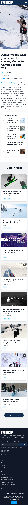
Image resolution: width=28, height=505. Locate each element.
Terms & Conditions (6, 477)
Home (3, 458)
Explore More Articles (15, 415)
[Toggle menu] (26, 2)
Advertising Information (7, 479)
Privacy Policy (5, 474)
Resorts (3, 465)
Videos (3, 78)
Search (3, 468)
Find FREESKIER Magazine (8, 484)
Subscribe (23, 444)
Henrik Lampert (8, 72)
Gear (2, 463)
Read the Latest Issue (7, 482)
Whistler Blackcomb (18, 78)
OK (14, 502)
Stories (3, 460)
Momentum (9, 78)
